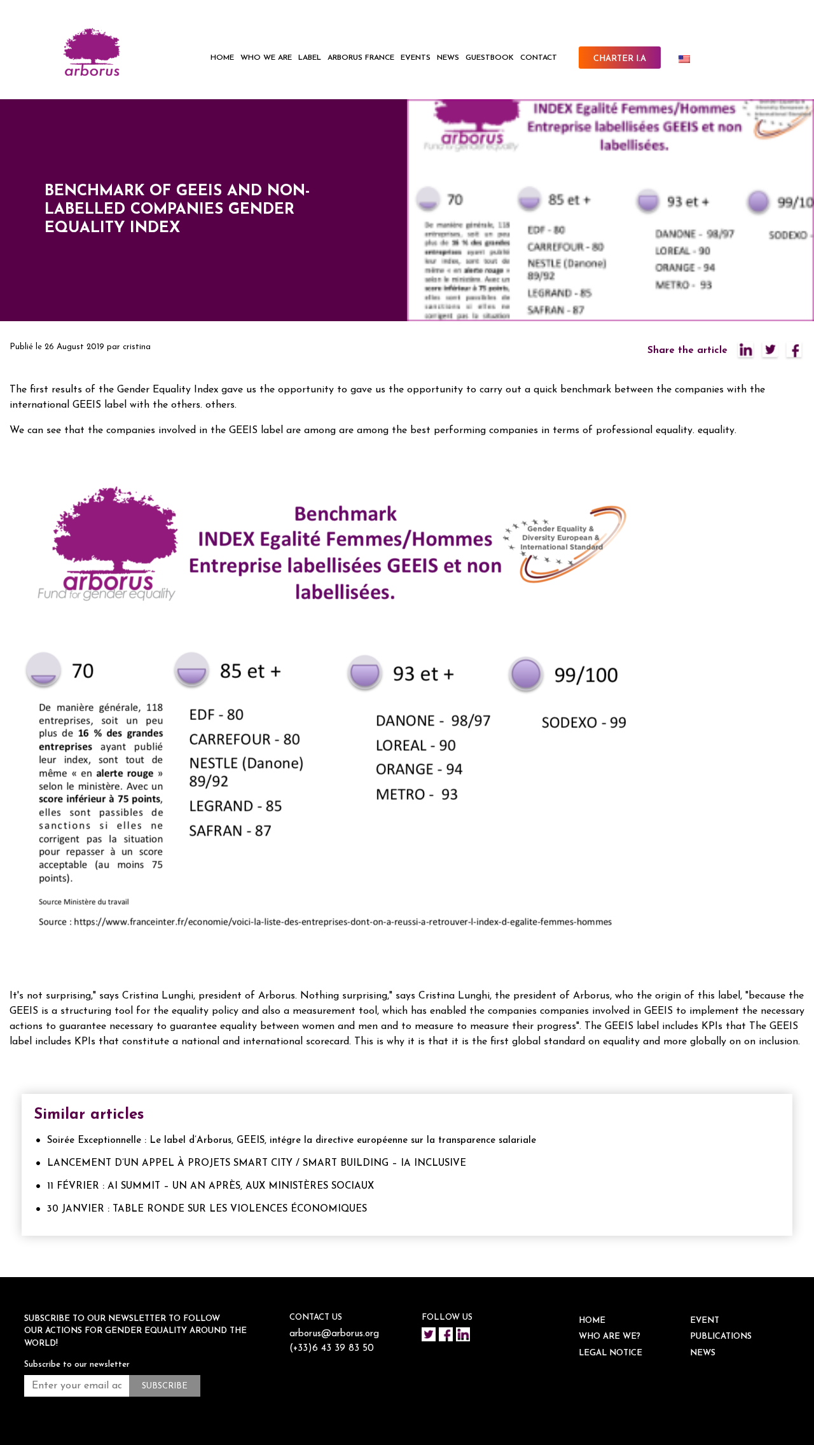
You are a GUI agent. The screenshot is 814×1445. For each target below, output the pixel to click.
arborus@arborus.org (334, 1334)
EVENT (704, 1321)
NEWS (448, 58)
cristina (137, 347)
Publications (721, 1336)
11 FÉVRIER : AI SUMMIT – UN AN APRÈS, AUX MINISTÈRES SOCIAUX (210, 1186)
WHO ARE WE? (609, 1336)
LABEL (309, 58)
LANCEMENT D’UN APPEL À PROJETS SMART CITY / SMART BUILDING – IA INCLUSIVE (256, 1163)
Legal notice (610, 1353)
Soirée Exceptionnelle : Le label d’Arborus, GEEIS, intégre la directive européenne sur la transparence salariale (291, 1140)
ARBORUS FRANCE (361, 58)
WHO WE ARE (266, 58)
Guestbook (490, 58)
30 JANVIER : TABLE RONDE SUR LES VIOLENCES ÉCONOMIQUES (207, 1209)
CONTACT (538, 58)
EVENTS (416, 58)
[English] (689, 59)
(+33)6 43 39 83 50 (331, 1348)
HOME (222, 58)
